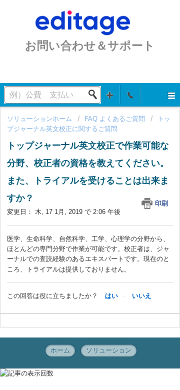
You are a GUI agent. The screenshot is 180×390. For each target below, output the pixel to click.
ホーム (60, 350)
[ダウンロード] (72, 186)
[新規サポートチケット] (110, 94)
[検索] (95, 95)
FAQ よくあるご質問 (114, 118)
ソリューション (109, 350)
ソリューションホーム (40, 118)
